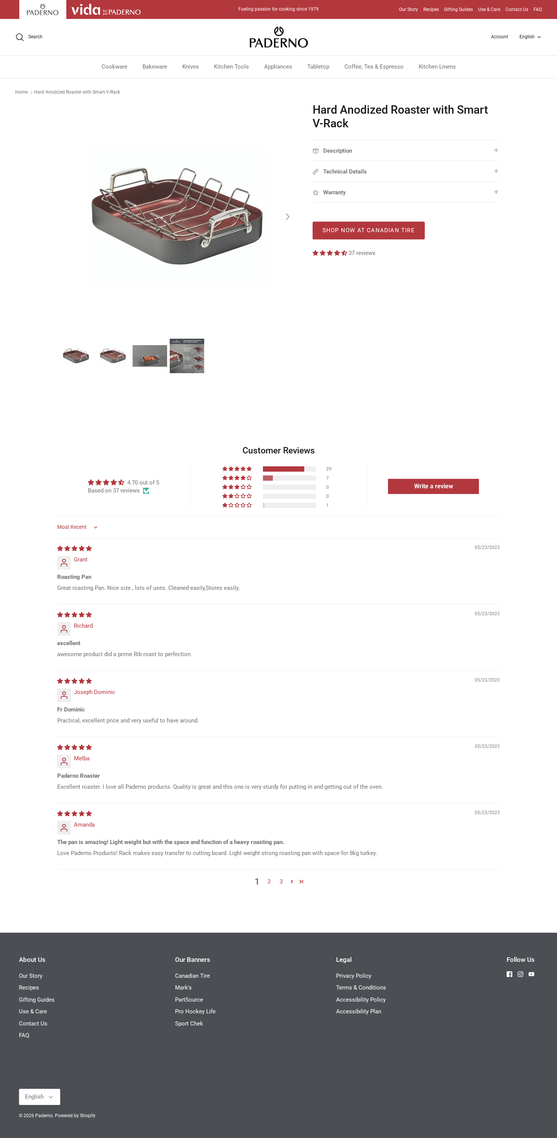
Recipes (431, 9)
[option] (177, 216)
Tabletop (318, 66)
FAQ (538, 9)
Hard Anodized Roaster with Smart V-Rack (77, 92)
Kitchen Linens (437, 66)
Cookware (114, 66)
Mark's (183, 987)
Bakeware (154, 66)
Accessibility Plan (358, 1011)
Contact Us (516, 9)
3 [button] (281, 881)
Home (21, 92)
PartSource (189, 999)
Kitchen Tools (231, 66)
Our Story (408, 9)
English (527, 36)
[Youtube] (531, 974)
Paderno (44, 1115)
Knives (190, 66)
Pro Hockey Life (195, 1011)
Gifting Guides (458, 9)
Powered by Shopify (75, 1115)
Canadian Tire (192, 975)
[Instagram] (520, 974)
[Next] (287, 216)
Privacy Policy (353, 975)
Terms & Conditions (361, 987)
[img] (74, 548)
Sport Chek (189, 1023)
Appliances (278, 66)
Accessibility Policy (361, 999)
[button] (331, 253)
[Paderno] (278, 37)
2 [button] (269, 881)
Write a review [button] (433, 486)
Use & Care (489, 9)
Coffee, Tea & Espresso (374, 66)
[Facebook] (509, 974)
